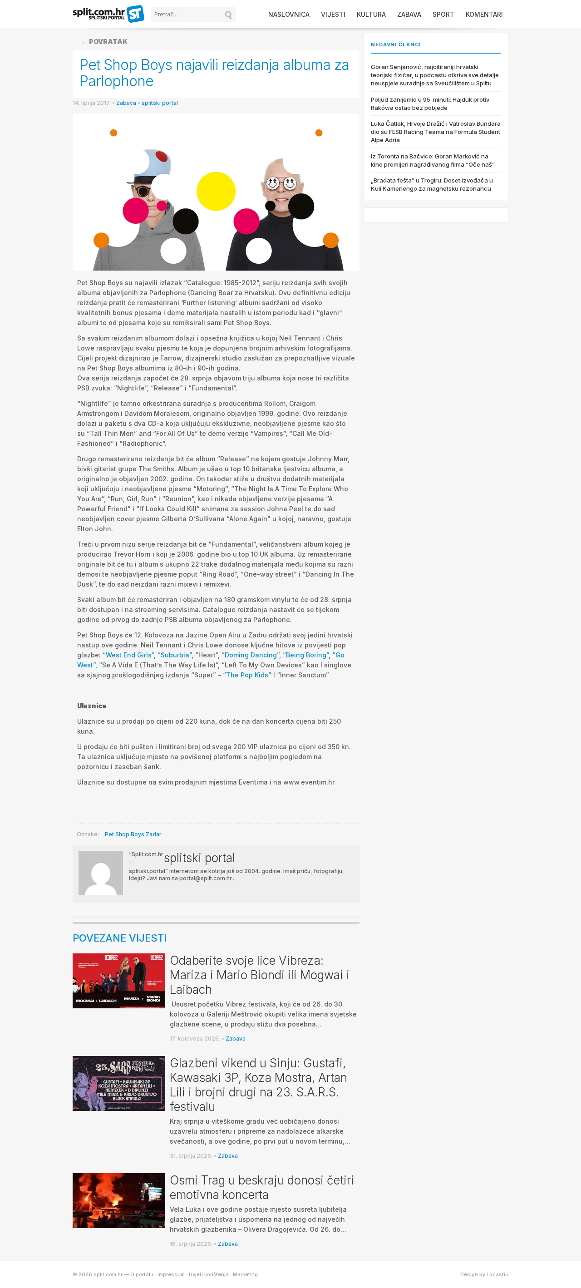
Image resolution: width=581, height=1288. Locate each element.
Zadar (154, 834)
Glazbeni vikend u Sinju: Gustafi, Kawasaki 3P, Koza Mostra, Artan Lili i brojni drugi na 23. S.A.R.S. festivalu (258, 1085)
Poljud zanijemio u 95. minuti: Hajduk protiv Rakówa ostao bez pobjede (430, 103)
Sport (443, 14)
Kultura (371, 14)
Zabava (409, 14)
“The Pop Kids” (247, 675)
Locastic (497, 1274)
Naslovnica (289, 14)
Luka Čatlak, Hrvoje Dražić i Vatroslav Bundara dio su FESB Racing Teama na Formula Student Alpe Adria (436, 131)
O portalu (141, 1274)
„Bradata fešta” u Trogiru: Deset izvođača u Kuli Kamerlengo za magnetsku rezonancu (432, 184)
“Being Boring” (306, 655)
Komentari (484, 14)
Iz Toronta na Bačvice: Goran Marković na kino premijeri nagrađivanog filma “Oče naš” (433, 160)
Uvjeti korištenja (209, 1274)
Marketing (245, 1274)
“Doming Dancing (249, 655)
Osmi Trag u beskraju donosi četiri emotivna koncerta (262, 1187)
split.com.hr (109, 14)
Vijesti (333, 14)
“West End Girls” (128, 655)
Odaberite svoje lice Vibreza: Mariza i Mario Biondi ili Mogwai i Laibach (260, 975)
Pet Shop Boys (124, 834)
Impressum (171, 1274)
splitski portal (160, 102)
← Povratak (104, 41)
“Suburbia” (175, 655)
